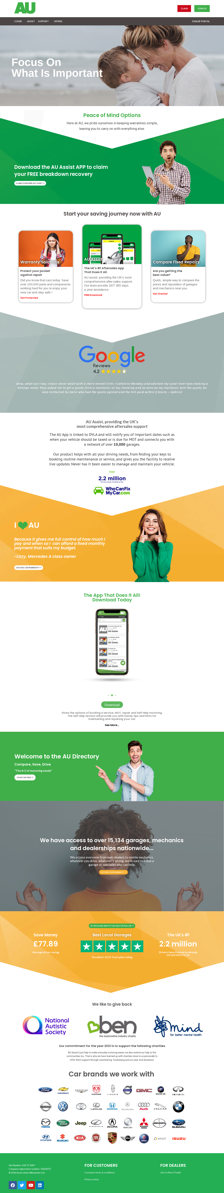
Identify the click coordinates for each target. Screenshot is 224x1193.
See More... (112, 725)
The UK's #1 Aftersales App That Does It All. (104, 270)
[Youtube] (31, 1185)
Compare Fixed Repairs (176, 262)
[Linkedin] (40, 1185)
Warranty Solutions (39, 262)
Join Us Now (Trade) (170, 1172)
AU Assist (93, 259)
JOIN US (202, 8)
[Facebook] (13, 1185)
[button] (115, 695)
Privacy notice (91, 1179)
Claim (184, 8)
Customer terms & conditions (99, 1172)
